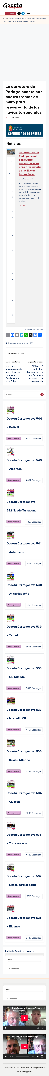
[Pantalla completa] (42, 1028)
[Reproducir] (6, 1028)
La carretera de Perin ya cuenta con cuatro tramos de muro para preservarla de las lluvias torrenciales (30, 163)
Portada (5, 18)
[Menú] (28, 13)
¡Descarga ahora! (13, 438)
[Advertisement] (24, 50)
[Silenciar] (38, 1028)
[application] (24, 1018)
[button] (10, 13)
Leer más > (23, 205)
